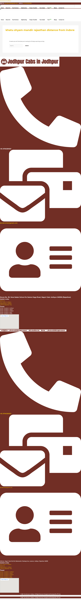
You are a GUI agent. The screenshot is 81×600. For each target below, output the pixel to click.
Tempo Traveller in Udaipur (7, 574)
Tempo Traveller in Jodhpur (7, 572)
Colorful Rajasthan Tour (6, 304)
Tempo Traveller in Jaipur (6, 573)
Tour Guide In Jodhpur (5, 302)
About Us (8, 7)
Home (2, 7)
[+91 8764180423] (40, 411)
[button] (15, 7)
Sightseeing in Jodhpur (6, 303)
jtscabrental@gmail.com (11, 3)
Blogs (55, 7)
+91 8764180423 (27, 3)
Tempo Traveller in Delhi (6, 577)
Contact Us (61, 7)
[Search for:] (16, 45)
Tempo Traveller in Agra (6, 576)
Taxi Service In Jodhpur (5, 1)
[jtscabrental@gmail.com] (40, 221)
